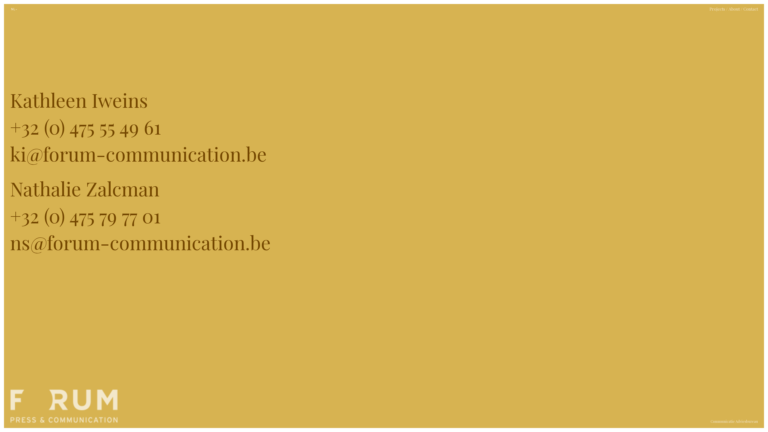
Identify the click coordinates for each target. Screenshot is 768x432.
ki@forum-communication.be (138, 153)
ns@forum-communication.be (140, 242)
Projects (717, 9)
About (734, 9)
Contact (750, 9)
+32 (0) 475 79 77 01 (85, 215)
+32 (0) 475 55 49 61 (85, 126)
